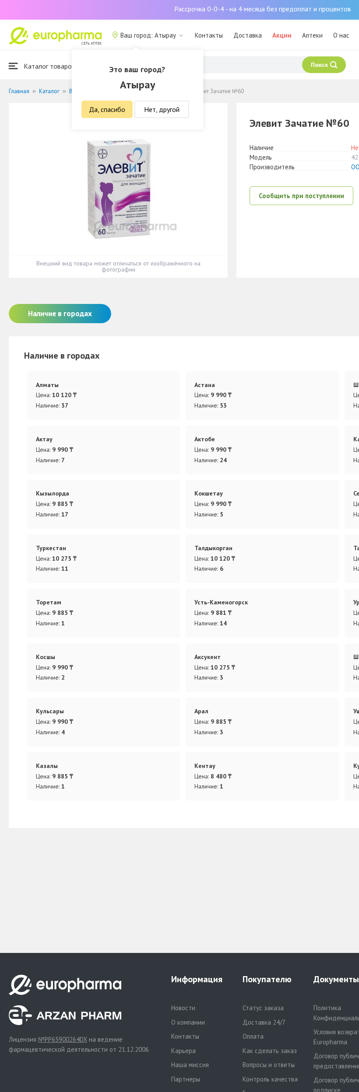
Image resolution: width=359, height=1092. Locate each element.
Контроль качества (270, 1079)
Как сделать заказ (270, 1051)
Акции (282, 35)
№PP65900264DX (62, 1039)
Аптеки (312, 35)
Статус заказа (263, 1008)
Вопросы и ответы (269, 1065)
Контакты (209, 35)
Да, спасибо (107, 109)
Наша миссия (190, 1065)
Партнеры (185, 1079)
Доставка (247, 35)
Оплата (253, 1036)
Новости (183, 1008)
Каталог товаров (48, 66)
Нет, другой (162, 109)
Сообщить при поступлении (301, 196)
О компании (188, 1022)
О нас (341, 35)
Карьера (183, 1051)
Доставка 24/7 (264, 1022)
